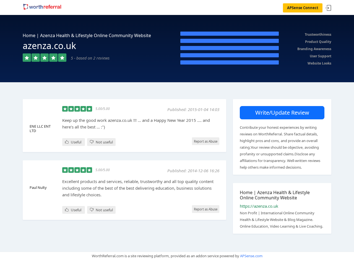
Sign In (328, 8)
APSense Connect (302, 7)
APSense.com (251, 255)
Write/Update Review (282, 112)
